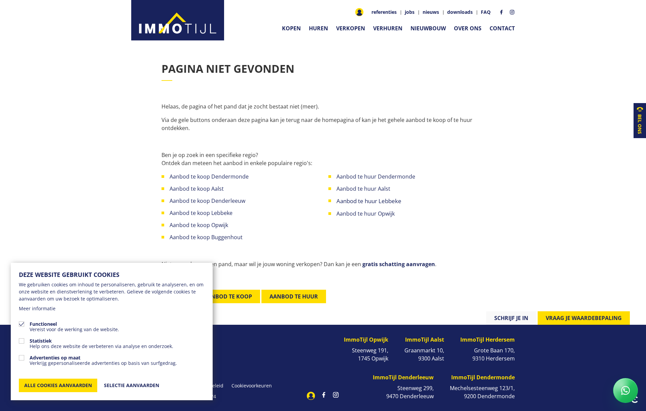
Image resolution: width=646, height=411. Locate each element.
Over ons (467, 28)
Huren (318, 28)
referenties (384, 12)
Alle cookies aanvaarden (58, 385)
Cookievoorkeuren (251, 385)
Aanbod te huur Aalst (363, 188)
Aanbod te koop (228, 296)
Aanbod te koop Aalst (197, 188)
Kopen (291, 28)
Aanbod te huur (294, 296)
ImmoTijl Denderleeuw (403, 377)
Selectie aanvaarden (131, 385)
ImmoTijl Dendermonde (483, 377)
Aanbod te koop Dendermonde (210, 176)
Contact (502, 28)
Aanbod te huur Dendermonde (375, 176)
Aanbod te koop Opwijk (199, 225)
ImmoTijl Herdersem (487, 339)
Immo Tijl (177, 20)
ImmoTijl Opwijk (366, 339)
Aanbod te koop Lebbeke (201, 213)
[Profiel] (359, 12)
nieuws (431, 12)
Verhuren (387, 28)
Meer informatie (37, 308)
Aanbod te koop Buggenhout (206, 237)
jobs (410, 12)
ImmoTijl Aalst (424, 339)
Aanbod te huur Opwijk (366, 213)
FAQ (486, 12)
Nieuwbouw (428, 28)
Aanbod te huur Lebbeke (368, 201)
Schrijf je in (511, 318)
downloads (460, 12)
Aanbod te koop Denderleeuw (207, 200)
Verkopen (350, 28)
